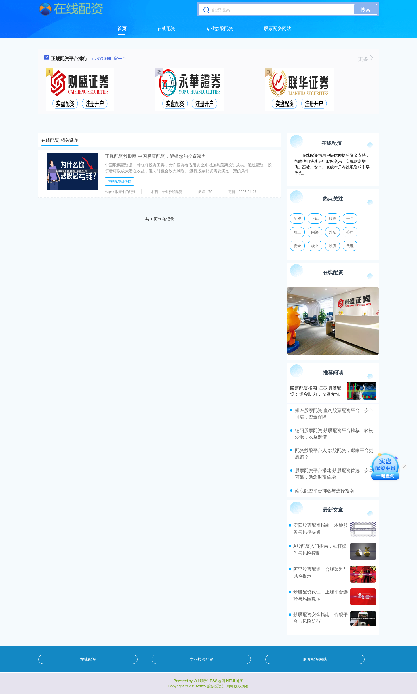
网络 (315, 232)
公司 (350, 232)
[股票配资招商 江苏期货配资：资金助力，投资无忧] (362, 391)
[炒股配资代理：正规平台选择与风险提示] (362, 596)
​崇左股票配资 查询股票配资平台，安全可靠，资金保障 (334, 413)
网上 (297, 232)
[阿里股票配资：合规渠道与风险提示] (362, 574)
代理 (350, 245)
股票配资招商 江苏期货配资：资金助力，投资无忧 (315, 391)
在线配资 (166, 28)
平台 (350, 218)
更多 (364, 58)
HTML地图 (234, 680)
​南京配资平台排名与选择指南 (324, 490)
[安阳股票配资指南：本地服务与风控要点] (362, 529)
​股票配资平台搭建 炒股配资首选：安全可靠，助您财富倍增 (334, 473)
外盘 (332, 232)
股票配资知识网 (220, 686)
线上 (315, 245)
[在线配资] (71, 9)
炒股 (332, 245)
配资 (297, 218)
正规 (315, 218)
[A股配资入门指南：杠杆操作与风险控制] (362, 551)
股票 (332, 218)
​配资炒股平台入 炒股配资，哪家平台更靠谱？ (334, 453)
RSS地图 (217, 680)
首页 (122, 28)
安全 (297, 245)
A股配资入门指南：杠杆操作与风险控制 (319, 549)
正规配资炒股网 (119, 181)
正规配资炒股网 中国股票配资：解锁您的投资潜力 (155, 156)
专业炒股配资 (219, 28)
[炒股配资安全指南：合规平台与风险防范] (362, 618)
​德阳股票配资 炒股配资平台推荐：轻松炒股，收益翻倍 (334, 433)
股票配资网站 (277, 28)
